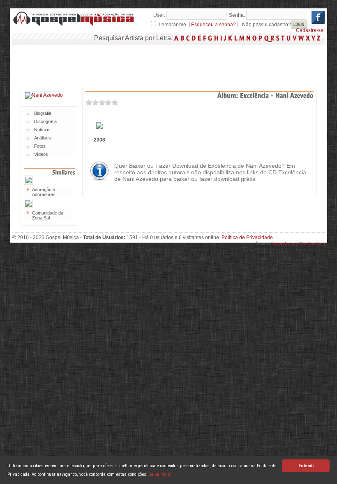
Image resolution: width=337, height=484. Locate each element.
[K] (230, 37)
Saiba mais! (160, 474)
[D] (194, 37)
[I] (221, 37)
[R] (272, 37)
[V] (295, 37)
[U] (288, 37)
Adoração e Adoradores (43, 192)
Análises (42, 137)
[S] (277, 37)
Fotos (40, 146)
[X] (308, 37)
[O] (254, 37)
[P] (261, 37)
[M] (242, 37)
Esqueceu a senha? (213, 24)
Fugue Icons (283, 243)
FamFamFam (312, 243)
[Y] (313, 37)
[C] (188, 37)
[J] (225, 37)
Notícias (42, 129)
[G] (210, 37)
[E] (199, 37)
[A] (176, 37)
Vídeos (41, 154)
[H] (216, 37)
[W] (301, 37)
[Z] (319, 37)
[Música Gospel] (74, 24)
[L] (236, 37)
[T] (283, 37)
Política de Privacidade (247, 237)
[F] (204, 37)
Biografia (42, 113)
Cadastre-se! (310, 30)
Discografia (45, 121)
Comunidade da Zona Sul (47, 215)
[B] (182, 37)
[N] (248, 37)
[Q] (266, 37)
